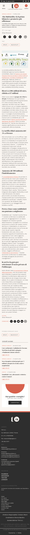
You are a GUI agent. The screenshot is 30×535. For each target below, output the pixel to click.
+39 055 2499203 (6, 463)
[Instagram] (25, 1)
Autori (3, 509)
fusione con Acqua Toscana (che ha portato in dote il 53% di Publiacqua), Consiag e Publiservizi (14, 75)
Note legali (4, 501)
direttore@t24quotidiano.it (8, 453)
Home (2, 496)
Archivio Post (4, 508)
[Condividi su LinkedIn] (20, 36)
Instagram (5, 475)
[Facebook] (23, 1)
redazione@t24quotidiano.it (9, 449)
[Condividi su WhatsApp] (4, 36)
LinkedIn (4, 479)
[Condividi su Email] (25, 36)
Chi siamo (4, 498)
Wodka (19, 533)
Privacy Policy (5, 504)
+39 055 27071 (5, 441)
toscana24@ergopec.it (10, 438)
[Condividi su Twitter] (15, 36)
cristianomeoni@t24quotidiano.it (10, 455)
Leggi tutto (5, 354)
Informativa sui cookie (7, 503)
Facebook (4, 474)
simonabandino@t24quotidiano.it (10, 456)
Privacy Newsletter (6, 506)
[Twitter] (28, 1)
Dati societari (5, 499)
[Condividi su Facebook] (9, 36)
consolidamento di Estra (11, 177)
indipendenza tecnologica (10, 252)
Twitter (4, 477)
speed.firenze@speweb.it (8, 464)
